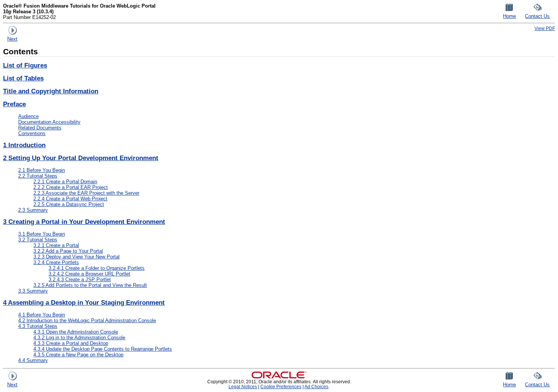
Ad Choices (316, 386)
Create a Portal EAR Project (70, 187)
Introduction (24, 145)
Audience (28, 116)
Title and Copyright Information (50, 91)
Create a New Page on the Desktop (78, 354)
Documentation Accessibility (49, 122)
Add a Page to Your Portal (68, 251)
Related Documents (39, 128)
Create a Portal (56, 245)
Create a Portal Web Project (70, 199)
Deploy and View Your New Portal (76, 257)
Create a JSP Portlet (80, 279)
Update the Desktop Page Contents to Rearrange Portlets (102, 349)
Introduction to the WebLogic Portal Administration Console (87, 320)
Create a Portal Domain (65, 181)
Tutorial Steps (37, 176)
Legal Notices (243, 386)
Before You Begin (41, 170)
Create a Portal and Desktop (70, 343)
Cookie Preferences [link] (280, 386)
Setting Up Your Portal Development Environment (80, 158)
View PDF (544, 28)
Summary (33, 210)
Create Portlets (56, 262)
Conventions (32, 133)
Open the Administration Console (75, 332)
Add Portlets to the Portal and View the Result (90, 285)
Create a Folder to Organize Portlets (97, 268)
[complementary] (280, 386)
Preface (14, 104)
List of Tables (23, 78)
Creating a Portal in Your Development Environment (84, 221)
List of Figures (25, 65)
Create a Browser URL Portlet (89, 274)
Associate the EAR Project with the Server (86, 193)
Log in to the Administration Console (79, 337)
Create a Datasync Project (68, 204)
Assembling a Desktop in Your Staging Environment (84, 302)
